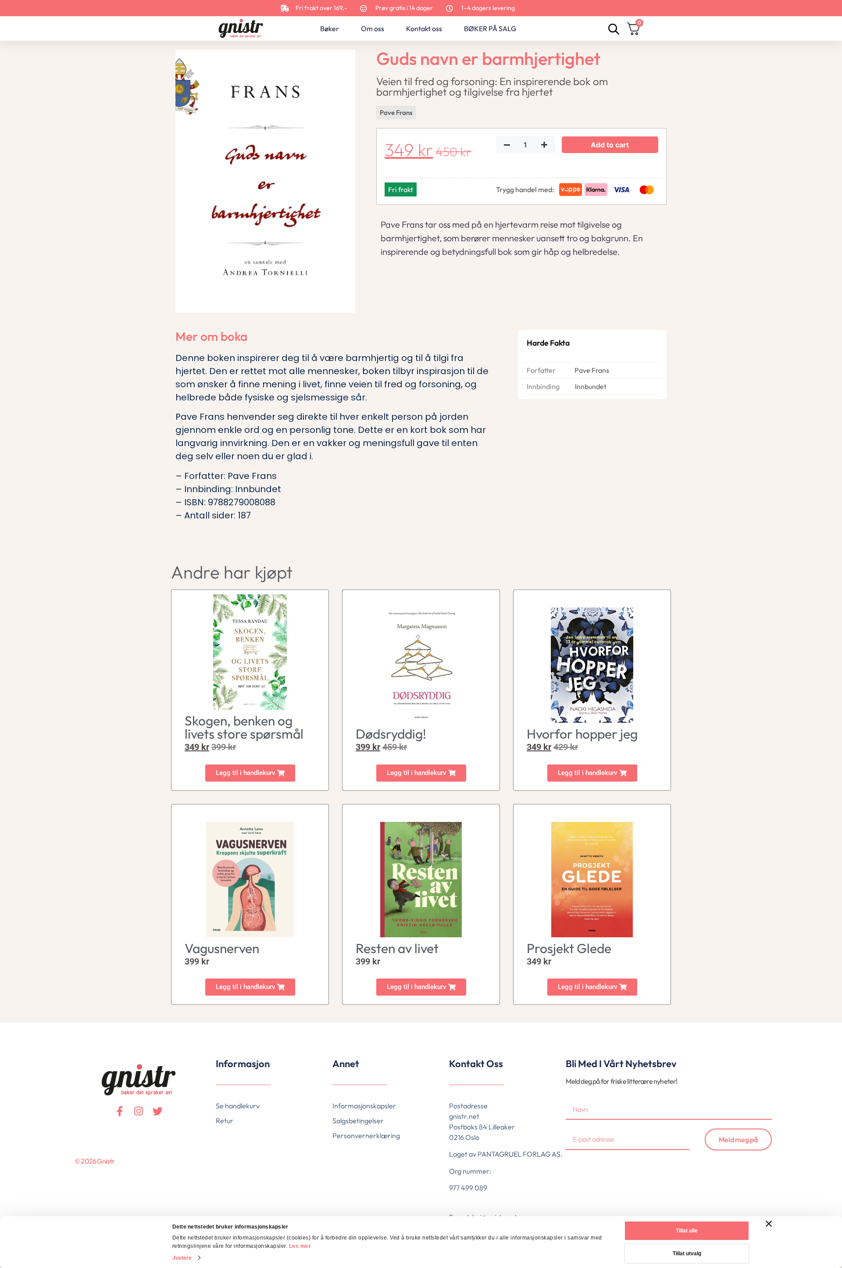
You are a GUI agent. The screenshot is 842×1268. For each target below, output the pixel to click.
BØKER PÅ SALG (490, 28)
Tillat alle (687, 1231)
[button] (250, 773)
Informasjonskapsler (364, 1105)
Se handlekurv (238, 1105)
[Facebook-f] (120, 1111)
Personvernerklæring (366, 1135)
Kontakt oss (424, 28)
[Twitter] (158, 1111)
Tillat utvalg (687, 1253)
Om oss (372, 28)
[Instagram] (139, 1111)
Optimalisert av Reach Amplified (82, 1175)
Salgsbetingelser (358, 1120)
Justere (182, 1258)
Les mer (300, 1246)
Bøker (329, 28)
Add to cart (610, 144)
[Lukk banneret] (769, 1224)
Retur (224, 1120)
